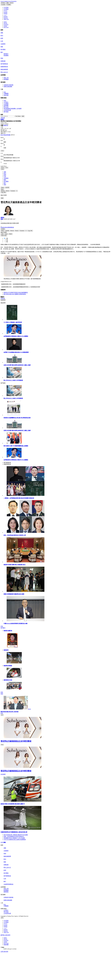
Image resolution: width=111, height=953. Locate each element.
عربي (5, 928)
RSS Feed (6, 27)
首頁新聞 (3, 774)
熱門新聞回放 (4, 63)
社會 (2, 41)
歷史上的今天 (4, 72)
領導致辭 (6, 105)
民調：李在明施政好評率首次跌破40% (14, 836)
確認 (2, 198)
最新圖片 (6, 53)
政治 (2, 35)
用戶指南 (6, 111)
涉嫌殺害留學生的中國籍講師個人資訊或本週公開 (14, 832)
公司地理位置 (7, 110)
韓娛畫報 (6, 55)
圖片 (2, 52)
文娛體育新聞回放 (8, 884)
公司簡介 (6, 102)
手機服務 (6, 93)
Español (5, 929)
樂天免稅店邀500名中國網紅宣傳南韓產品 (15, 294)
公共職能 (6, 103)
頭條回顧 (3, 61)
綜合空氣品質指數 (5, 135)
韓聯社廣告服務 (8, 86)
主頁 (2, 842)
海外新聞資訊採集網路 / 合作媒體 (12, 108)
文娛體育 (3, 44)
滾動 (2, 32)
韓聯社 (2, 119)
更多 (2, 626)
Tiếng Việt (6, 932)
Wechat (5, 23)
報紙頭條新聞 (4, 69)
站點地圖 (6, 95)
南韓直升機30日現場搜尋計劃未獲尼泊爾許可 (13, 804)
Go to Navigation (12, 1)
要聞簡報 (6, 891)
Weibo (5, 21)
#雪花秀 (3, 118)
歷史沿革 (6, 107)
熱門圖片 (3, 627)
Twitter (5, 26)
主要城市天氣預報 (8, 85)
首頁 (5, 100)
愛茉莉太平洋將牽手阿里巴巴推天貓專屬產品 (16, 292)
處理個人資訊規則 (5, 935)
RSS (5, 92)
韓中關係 (3, 49)
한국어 (5, 923)
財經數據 (6, 79)
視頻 (2, 58)
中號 (7, 240)
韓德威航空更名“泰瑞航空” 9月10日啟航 (14, 838)
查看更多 (5, 125)
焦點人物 (6, 77)
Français (6, 931)
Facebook (6, 24)
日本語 (5, 926)
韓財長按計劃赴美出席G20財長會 (9, 711)
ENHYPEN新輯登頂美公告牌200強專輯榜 (15, 839)
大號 (7, 241)
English (5, 925)
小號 (7, 238)
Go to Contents (4, 1)
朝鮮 (2, 46)
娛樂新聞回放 (4, 66)
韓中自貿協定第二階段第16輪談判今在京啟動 (16, 834)
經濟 (2, 38)
